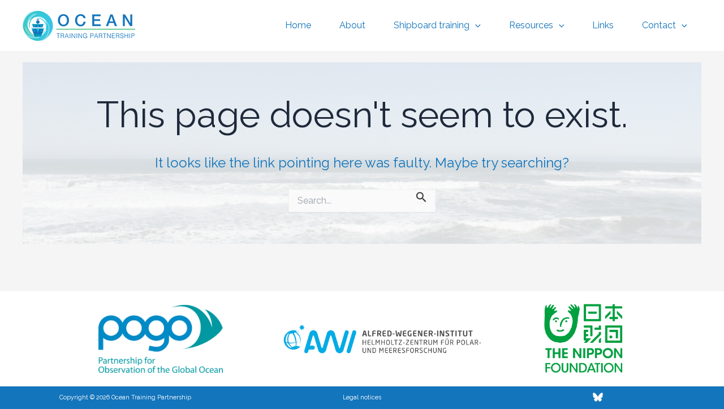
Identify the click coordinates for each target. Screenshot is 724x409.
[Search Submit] (421, 196)
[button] (475, 25)
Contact (659, 25)
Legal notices (362, 397)
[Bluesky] (598, 397)
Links (603, 25)
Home (298, 25)
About (352, 25)
